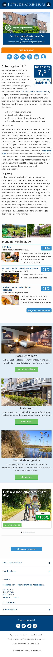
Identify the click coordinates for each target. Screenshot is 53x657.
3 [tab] (25, 532)
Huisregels (34, 643)
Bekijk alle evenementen (39, 310)
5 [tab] (30, 532)
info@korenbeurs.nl (11, 597)
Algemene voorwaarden (19, 635)
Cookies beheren (15, 639)
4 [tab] (28, 532)
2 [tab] (23, 532)
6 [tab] (32, 532)
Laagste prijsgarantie (22, 27)
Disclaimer (39, 639)
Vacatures (10, 602)
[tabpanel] (26, 509)
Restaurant (26, 421)
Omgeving (26, 477)
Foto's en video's (26, 369)
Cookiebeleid (36, 635)
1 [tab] (21, 532)
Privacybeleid (28, 639)
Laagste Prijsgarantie (21, 643)
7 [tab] (34, 532)
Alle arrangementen (26, 549)
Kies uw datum (26, 50)
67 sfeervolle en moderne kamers (34, 91)
